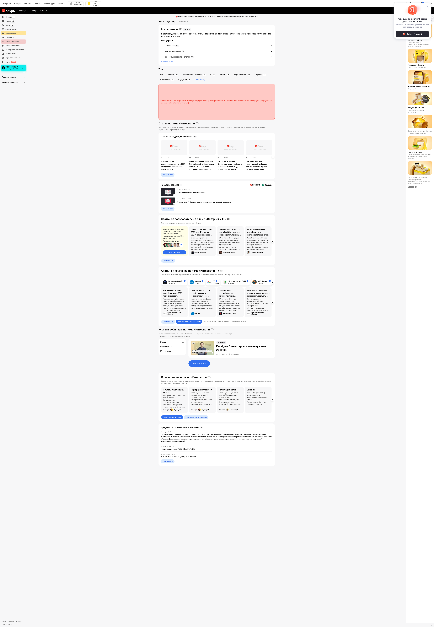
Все (161, 75)
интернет (172, 75)
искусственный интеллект (194, 75)
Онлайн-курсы (166, 346)
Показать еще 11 (201, 80)
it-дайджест (184, 80)
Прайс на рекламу (8, 621)
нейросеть (260, 75)
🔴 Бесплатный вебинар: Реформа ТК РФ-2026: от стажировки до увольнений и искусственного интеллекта (217, 16)
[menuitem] (13, 17)
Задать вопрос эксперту (172, 417)
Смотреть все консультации (196, 417)
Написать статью (174, 252)
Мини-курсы (165, 351)
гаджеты (224, 75)
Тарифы (34, 11)
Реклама (19, 621)
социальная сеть (242, 75)
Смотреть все (168, 175)
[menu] (14, 43)
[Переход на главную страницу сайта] (8, 11)
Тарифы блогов (7, 624)
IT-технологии (166, 80)
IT (212, 75)
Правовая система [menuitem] (9, 77)
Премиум (22, 11)
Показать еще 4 (167, 62)
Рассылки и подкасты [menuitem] (10, 82)
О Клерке (44, 11)
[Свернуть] (431, 625)
